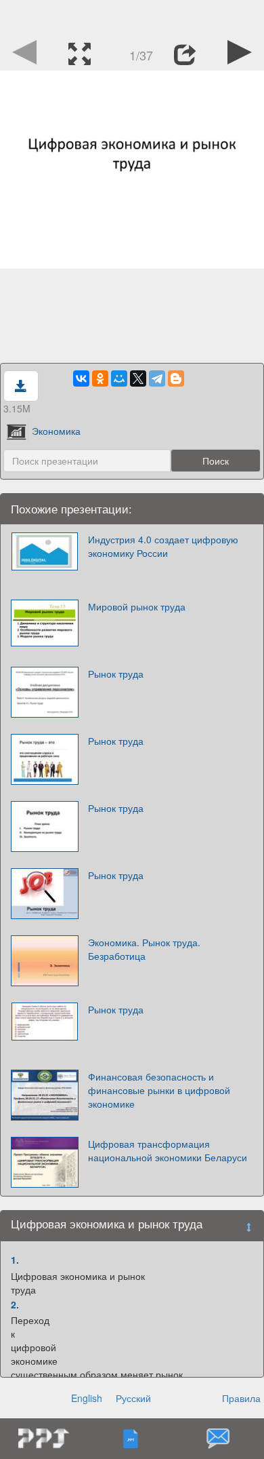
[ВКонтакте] (81, 378)
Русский (133, 1398)
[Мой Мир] (119, 378)
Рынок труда (116, 673)
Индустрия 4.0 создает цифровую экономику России (163, 546)
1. (15, 1259)
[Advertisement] (132, 17)
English (86, 1398)
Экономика (56, 430)
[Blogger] (176, 378)
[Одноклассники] (100, 378)
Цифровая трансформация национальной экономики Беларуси (167, 1150)
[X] (138, 378)
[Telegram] (157, 378)
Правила (241, 1398)
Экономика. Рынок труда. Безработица (144, 948)
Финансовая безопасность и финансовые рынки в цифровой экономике (159, 1090)
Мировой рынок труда (136, 606)
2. (15, 1304)
